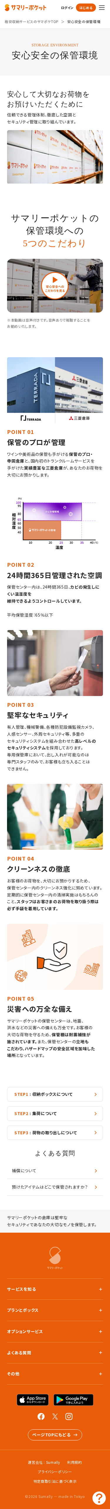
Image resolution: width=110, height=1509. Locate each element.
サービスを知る (21, 1289)
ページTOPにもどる (51, 1435)
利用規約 (74, 1462)
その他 (13, 1374)
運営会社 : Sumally (44, 1462)
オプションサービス (25, 1331)
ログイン (67, 7)
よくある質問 (19, 1353)
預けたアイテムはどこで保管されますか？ (50, 1187)
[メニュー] (101, 7)
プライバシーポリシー (55, 1471)
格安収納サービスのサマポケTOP (32, 21)
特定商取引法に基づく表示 (55, 1481)
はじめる (85, 7)
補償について (24, 1170)
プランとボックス (23, 1310)
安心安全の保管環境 (84, 21)
